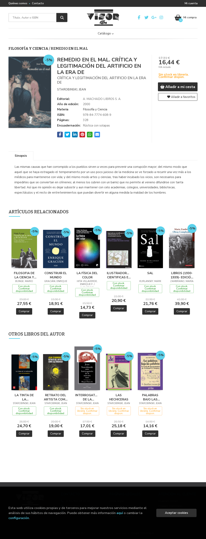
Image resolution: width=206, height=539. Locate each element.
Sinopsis (21, 156)
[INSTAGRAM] (161, 18)
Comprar (24, 311)
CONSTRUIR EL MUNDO (55, 275)
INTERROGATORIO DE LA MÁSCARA (87, 397)
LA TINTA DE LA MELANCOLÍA (24, 397)
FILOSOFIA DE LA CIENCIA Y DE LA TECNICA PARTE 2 (24, 275)
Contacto (38, 3)
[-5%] (24, 248)
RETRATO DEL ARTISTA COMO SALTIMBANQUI (56, 397)
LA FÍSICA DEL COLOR (87, 275)
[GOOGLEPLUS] (154, 18)
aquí (119, 513)
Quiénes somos (17, 3)
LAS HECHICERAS (118, 397)
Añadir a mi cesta (179, 86)
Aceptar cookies (176, 513)
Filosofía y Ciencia (28, 48)
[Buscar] (61, 17)
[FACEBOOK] (139, 18)
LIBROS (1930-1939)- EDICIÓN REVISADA (182, 275)
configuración (18, 518)
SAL (150, 273)
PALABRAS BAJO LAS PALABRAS (150, 397)
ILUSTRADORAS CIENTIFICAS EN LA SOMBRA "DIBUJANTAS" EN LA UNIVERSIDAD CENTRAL (119, 275)
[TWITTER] (146, 18)
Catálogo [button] (105, 33)
